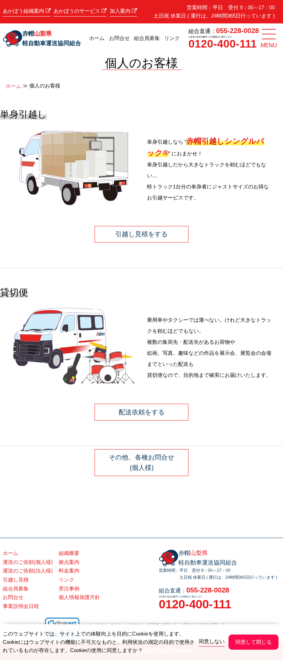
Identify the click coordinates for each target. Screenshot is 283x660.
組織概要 (69, 553)
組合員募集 (147, 38)
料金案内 (69, 571)
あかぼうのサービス (77, 11)
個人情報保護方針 (79, 597)
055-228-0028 (237, 30)
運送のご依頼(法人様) (28, 571)
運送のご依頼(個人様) (28, 562)
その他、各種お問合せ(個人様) (141, 462)
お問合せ (119, 38)
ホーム (97, 38)
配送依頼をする (142, 412)
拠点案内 (69, 562)
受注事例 (69, 588)
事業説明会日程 (21, 606)
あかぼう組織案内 (24, 11)
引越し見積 (16, 579)
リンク (172, 38)
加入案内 (121, 11)
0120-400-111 (222, 44)
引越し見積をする (141, 234)
